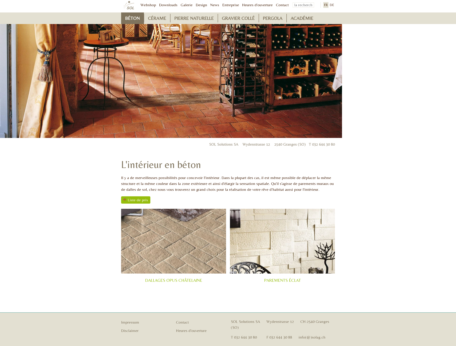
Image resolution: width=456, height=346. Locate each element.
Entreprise (230, 5)
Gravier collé (238, 18)
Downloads (168, 5)
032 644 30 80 (323, 144)
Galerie (187, 5)
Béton (132, 18)
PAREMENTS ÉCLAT (282, 280)
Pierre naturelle (194, 18)
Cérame (157, 18)
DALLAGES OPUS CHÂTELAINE (173, 280)
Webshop (148, 5)
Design (201, 5)
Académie (302, 18)
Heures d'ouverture (257, 5)
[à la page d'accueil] (129, 5)
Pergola (273, 18)
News (214, 5)
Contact (282, 5)
